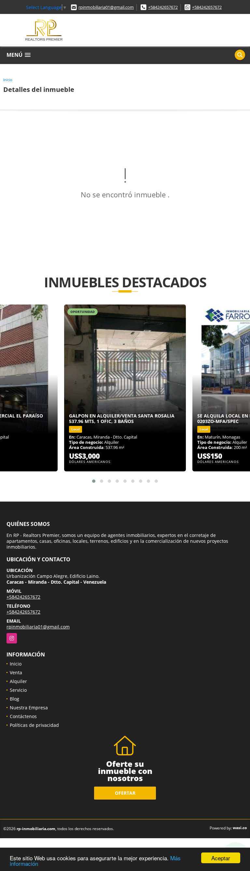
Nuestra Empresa (29, 707)
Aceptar (220, 858)
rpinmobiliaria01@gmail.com (106, 7)
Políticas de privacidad (34, 725)
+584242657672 (163, 7)
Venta (16, 672)
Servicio (18, 690)
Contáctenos (23, 716)
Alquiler (18, 681)
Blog (14, 699)
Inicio (7, 79)
